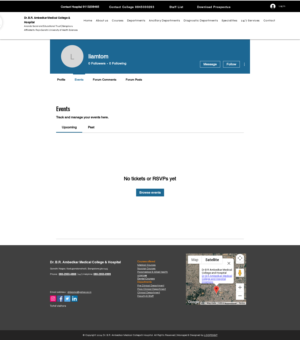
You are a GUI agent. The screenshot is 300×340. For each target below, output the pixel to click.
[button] (102, 20)
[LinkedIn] (74, 299)
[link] (69, 127)
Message (210, 64)
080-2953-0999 (102, 274)
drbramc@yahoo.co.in (79, 292)
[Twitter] (67, 299)
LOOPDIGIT (211, 335)
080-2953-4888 (67, 274)
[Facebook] (60, 299)
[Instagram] (53, 299)
